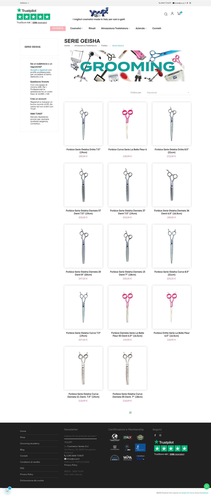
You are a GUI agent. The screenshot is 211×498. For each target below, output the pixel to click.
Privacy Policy (26, 474)
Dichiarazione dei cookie (32, 481)
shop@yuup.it (180, 3)
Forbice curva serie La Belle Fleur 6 (127, 150)
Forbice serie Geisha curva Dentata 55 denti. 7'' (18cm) (128, 395)
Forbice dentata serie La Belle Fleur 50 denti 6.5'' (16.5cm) (127, 334)
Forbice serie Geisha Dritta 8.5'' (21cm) (172, 151)
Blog (22, 450)
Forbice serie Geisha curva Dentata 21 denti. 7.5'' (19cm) (83, 395)
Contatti (24, 456)
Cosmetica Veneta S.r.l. (78, 446)
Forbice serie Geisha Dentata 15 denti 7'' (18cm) (127, 273)
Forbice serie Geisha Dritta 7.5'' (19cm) (83, 151)
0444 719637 (165, 3)
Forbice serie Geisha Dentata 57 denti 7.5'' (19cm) (83, 212)
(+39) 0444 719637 (75, 456)
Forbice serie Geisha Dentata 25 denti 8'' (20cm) (83, 273)
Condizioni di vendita (30, 462)
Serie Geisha (32, 47)
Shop (22, 437)
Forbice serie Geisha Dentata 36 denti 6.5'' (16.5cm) (171, 212)
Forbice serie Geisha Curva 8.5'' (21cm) (171, 273)
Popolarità (168, 92)
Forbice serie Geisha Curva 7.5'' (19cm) (83, 334)
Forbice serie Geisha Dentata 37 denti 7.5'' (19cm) (127, 212)
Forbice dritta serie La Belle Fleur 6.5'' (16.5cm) (172, 334)
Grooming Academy (29, 444)
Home (23, 431)
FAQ (22, 468)
